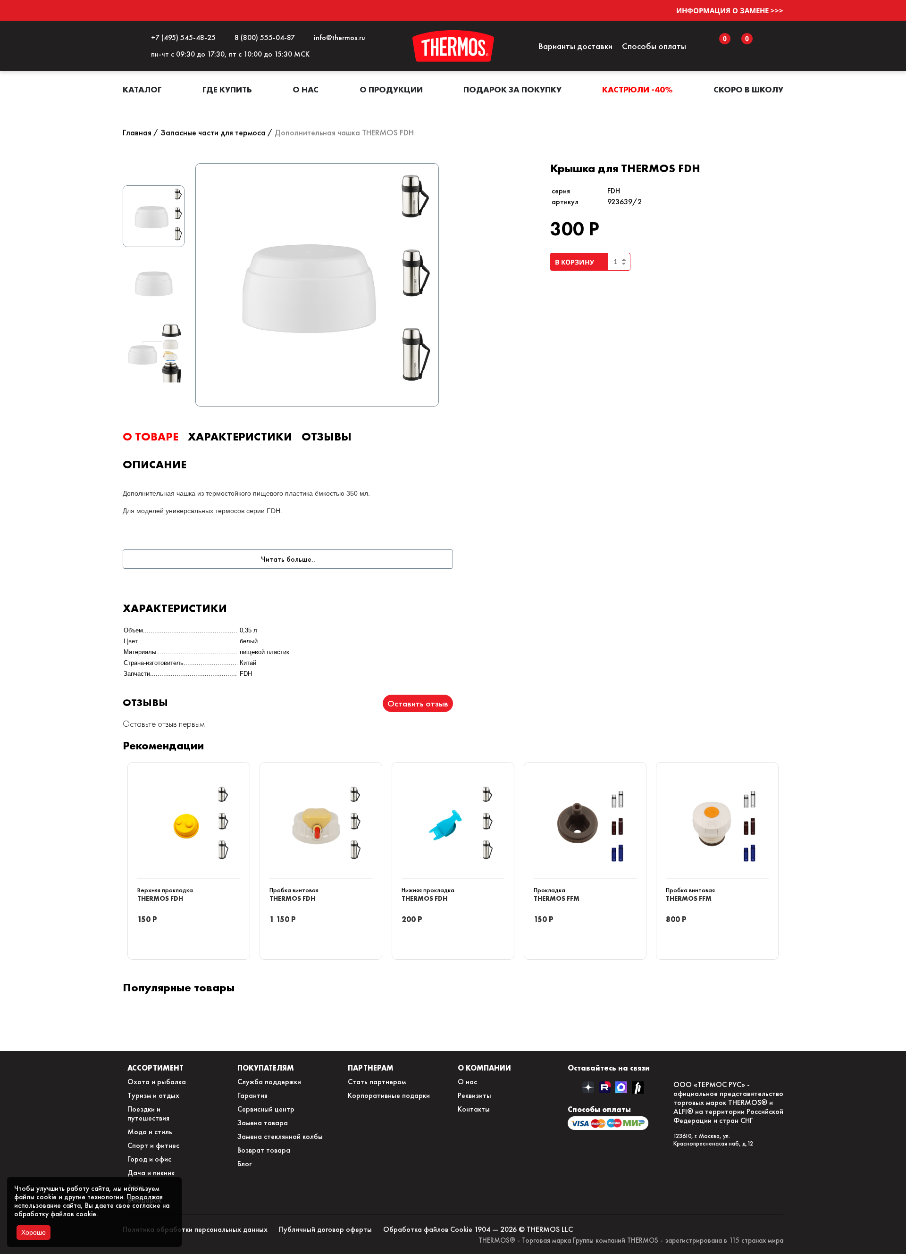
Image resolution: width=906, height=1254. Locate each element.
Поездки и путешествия (148, 1113)
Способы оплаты (654, 46)
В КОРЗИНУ (576, 261)
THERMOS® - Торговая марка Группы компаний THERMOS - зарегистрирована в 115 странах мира (630, 1240)
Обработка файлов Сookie (427, 1229)
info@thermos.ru (337, 37)
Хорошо (33, 1232)
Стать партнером (377, 1081)
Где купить (227, 89)
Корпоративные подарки (389, 1095)
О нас (306, 89)
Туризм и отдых (153, 1095)
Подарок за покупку (512, 89)
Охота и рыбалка (156, 1081)
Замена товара (262, 1122)
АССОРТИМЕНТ (155, 1067)
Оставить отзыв (417, 703)
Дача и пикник (151, 1172)
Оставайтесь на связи (609, 1067)
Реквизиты (474, 1095)
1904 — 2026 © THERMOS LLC (523, 1229)
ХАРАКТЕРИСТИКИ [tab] (240, 436)
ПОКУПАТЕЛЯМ (265, 1067)
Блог (244, 1163)
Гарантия (252, 1095)
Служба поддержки (269, 1081)
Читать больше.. (288, 559)
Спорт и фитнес (153, 1145)
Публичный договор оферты (325, 1229)
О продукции (391, 89)
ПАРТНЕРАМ (371, 1067)
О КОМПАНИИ (484, 1067)
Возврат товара (263, 1150)
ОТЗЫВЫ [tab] (327, 436)
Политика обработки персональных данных (195, 1229)
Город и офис (149, 1158)
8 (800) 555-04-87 (263, 37)
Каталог (142, 89)
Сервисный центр (265, 1109)
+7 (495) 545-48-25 (181, 37)
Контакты (474, 1109)
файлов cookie (73, 1214)
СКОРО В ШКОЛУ (748, 89)
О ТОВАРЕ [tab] (150, 436)
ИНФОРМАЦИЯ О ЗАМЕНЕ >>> (729, 10)
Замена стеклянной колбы (280, 1136)
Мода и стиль (149, 1131)
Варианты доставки (575, 46)
